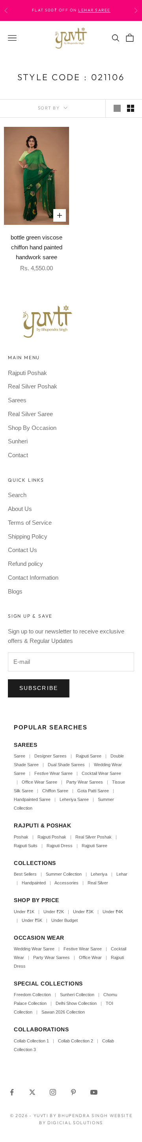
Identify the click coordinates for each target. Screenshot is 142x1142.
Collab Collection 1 (32, 1040)
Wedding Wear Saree (34, 948)
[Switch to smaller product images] (130, 108)
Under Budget (64, 920)
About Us (20, 508)
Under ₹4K (113, 911)
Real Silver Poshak (32, 386)
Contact (18, 455)
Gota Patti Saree (93, 790)
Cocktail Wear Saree (101, 773)
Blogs (15, 591)
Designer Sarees (50, 756)
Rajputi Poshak (27, 372)
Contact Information (33, 577)
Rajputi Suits (25, 845)
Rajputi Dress (60, 845)
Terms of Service (30, 522)
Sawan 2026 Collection (63, 1012)
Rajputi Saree (88, 756)
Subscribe (38, 688)
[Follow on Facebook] (12, 1092)
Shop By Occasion (32, 427)
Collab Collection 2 (76, 1040)
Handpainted (34, 882)
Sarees (17, 400)
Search (17, 495)
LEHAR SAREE (94, 10)
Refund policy (25, 563)
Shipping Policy (27, 536)
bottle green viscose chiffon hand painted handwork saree (36, 247)
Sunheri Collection (77, 994)
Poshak (21, 837)
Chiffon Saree (55, 790)
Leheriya (99, 874)
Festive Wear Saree (53, 773)
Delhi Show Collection (76, 1003)
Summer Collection (64, 874)
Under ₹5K (32, 920)
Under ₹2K (53, 911)
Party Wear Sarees (84, 782)
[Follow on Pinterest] (73, 1092)
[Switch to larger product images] (117, 108)
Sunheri (18, 441)
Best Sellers (25, 874)
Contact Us (22, 550)
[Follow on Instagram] (53, 1092)
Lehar (121, 874)
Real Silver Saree (30, 414)
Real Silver (98, 882)
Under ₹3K (83, 911)
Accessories (66, 882)
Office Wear (90, 957)
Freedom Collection (32, 994)
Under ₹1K (24, 911)
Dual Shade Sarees (66, 764)
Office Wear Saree (39, 782)
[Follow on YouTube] (94, 1092)
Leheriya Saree (74, 799)
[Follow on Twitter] (32, 1092)
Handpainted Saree (32, 799)
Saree (19, 756)
